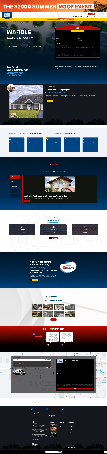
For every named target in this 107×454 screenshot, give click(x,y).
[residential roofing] (59, 307)
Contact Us (71, 429)
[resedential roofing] (37, 307)
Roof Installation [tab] (13, 191)
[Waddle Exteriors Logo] (7, 15)
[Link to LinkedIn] (73, 445)
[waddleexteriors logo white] (35, 422)
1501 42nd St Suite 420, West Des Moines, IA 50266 (53, 415)
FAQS (70, 432)
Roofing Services (53, 425)
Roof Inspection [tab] (13, 176)
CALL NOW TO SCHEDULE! (52, 19)
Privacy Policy (64, 386)
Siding (61, 426)
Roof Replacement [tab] (14, 186)
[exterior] (48, 307)
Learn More (27, 201)
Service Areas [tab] (36, 402)
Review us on (38, 336)
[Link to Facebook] (71, 445)
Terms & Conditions (59, 386)
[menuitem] (73, 16)
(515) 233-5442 (47, 359)
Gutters (52, 427)
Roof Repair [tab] (13, 181)
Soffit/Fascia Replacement (52, 433)
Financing (71, 426)
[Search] (105, 2)
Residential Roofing (45, 171)
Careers (71, 431)
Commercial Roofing (61, 171)
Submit (78, 57)
